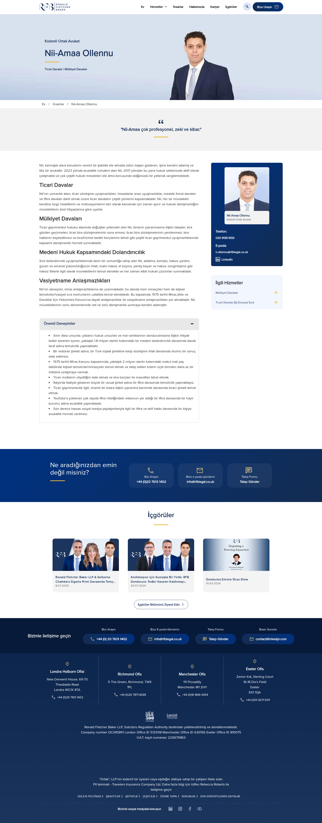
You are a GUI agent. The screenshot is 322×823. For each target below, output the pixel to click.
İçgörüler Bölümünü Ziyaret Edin (159, 604)
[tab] (119, 324)
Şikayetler (113, 796)
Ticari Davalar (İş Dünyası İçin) (235, 302)
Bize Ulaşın (264, 7)
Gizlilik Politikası (89, 796)
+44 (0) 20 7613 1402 (112, 639)
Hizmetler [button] (156, 7)
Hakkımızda (196, 7)
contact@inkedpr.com (271, 639)
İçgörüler (231, 7)
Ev (142, 7)
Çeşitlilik (149, 796)
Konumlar (188, 796)
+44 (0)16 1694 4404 (195, 695)
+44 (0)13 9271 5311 (258, 700)
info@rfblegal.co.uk (200, 481)
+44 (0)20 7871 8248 (133, 695)
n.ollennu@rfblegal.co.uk (232, 252)
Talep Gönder (249, 481)
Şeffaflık (131, 796)
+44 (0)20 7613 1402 (151, 481)
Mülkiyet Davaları (227, 293)
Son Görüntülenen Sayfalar (220, 796)
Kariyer (215, 7)
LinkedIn (227, 259)
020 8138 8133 (225, 238)
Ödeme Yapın (168, 796)
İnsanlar (178, 7)
